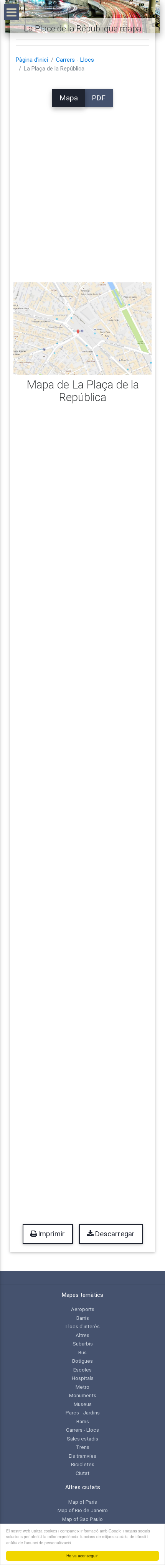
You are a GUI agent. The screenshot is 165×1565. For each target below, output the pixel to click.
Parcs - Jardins (83, 1412)
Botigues (82, 1361)
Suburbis (83, 1343)
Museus (83, 1404)
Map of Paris (82, 1502)
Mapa (68, 98)
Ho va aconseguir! (82, 1555)
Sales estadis (82, 1439)
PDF (99, 98)
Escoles (82, 1370)
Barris (82, 1318)
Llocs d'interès (83, 1326)
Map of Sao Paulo (82, 1519)
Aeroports (82, 1309)
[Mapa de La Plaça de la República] (82, 328)
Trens (82, 1447)
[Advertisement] (82, 189)
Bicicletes (82, 1464)
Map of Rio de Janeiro (83, 1510)
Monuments (82, 1395)
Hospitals (83, 1378)
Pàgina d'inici (32, 59)
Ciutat (82, 1473)
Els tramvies (82, 1456)
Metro (82, 1387)
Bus (82, 1352)
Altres (82, 1335)
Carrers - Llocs (75, 59)
